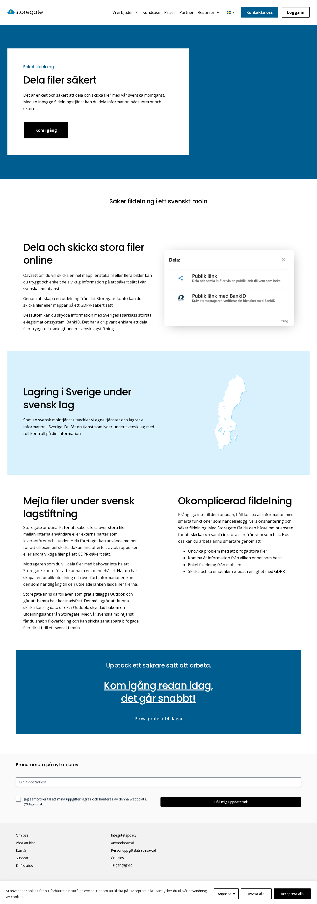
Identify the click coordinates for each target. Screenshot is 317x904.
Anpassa (224, 893)
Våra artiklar (25, 843)
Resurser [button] (206, 12)
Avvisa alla (256, 893)
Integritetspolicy (123, 835)
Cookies (117, 858)
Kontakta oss (259, 12)
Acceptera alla (292, 893)
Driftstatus (24, 865)
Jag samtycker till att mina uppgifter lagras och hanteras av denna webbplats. (85, 801)
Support (22, 858)
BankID (73, 322)
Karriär (21, 850)
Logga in (295, 12)
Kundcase (151, 12)
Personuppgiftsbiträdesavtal (133, 850)
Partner (186, 12)
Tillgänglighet (121, 865)
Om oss (22, 835)
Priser (169, 12)
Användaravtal (122, 843)
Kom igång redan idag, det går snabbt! (158, 692)
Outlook (117, 594)
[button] (231, 12)
